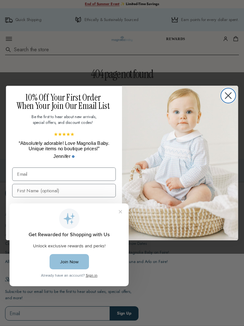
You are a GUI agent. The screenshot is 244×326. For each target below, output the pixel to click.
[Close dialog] (228, 95)
